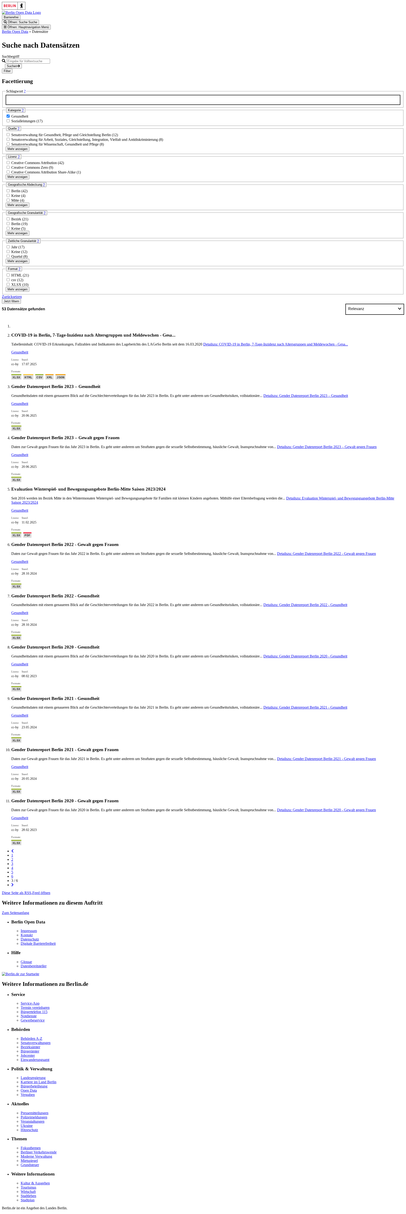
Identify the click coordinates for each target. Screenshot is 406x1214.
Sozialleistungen (23, 121)
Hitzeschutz (29, 1130)
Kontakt (27, 935)
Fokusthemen (31, 1148)
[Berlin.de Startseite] (20, 974)
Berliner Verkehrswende (39, 1152)
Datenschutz (30, 939)
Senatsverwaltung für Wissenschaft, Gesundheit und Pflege (55, 144)
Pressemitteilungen (34, 1113)
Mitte (15, 200)
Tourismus (28, 1187)
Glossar (26, 962)
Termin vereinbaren (35, 1008)
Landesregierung (33, 1078)
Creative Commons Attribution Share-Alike (44, 172)
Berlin (16, 191)
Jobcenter (28, 1055)
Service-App (30, 1003)
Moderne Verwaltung (36, 1156)
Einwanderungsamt (35, 1060)
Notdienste (29, 1016)
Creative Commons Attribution (34, 163)
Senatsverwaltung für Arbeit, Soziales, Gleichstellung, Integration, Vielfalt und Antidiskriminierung (85, 140)
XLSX (16, 285)
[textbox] (203, 100)
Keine (16, 196)
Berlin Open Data (15, 32)
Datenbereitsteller (34, 966)
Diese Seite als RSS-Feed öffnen (26, 893)
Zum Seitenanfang (15, 913)
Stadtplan (28, 1200)
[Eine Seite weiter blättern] (12, 885)
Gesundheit (19, 116)
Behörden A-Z (31, 1039)
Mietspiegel (29, 1161)
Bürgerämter (30, 1051)
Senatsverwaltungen (36, 1043)
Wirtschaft (28, 1192)
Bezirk (16, 219)
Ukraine (27, 1126)
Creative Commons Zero (30, 167)
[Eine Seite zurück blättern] (12, 851)
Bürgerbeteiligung (34, 1086)
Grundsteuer (30, 1165)
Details (275, 344)
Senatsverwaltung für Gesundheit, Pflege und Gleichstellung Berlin (61, 135)
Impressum (29, 931)
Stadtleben (28, 1196)
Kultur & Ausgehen (35, 1183)
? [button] (25, 91)
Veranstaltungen (32, 1121)
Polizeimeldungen (34, 1117)
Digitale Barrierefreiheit (38, 943)
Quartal (17, 256)
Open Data (29, 1090)
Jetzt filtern (11, 301)
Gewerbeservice (33, 1020)
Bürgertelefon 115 (34, 1012)
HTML (17, 275)
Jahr (14, 247)
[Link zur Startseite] (21, 13)
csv (14, 280)
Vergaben (28, 1095)
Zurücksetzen (12, 297)
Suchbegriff (10, 56)
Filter (7, 71)
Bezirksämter (30, 1047)
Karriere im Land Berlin (38, 1082)
